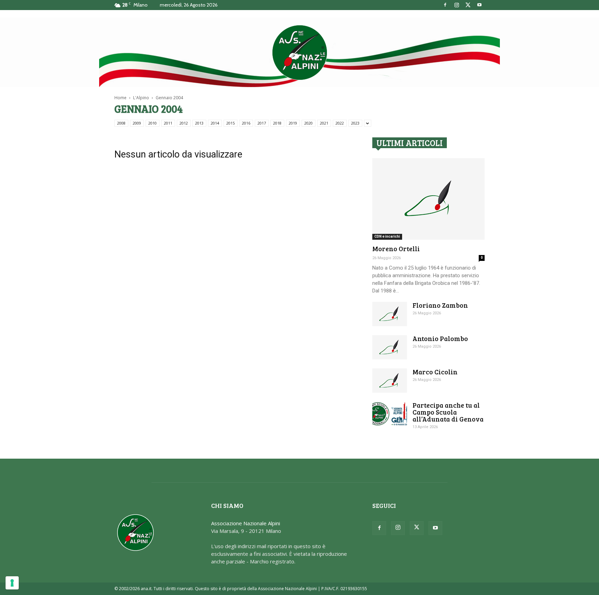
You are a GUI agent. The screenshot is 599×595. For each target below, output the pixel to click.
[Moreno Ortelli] (428, 199)
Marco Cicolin (435, 371)
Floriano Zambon (440, 305)
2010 (152, 123)
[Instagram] (456, 5)
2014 (215, 123)
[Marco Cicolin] (389, 380)
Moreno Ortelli (396, 248)
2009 (137, 123)
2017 (262, 123)
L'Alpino (141, 98)
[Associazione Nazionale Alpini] (299, 52)
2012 (184, 123)
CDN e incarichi (387, 236)
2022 (340, 123)
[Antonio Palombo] (389, 347)
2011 (168, 123)
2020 (308, 123)
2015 (230, 123)
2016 (246, 123)
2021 (324, 123)
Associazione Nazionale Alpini (245, 523)
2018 (277, 123)
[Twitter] (468, 5)
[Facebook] (445, 5)
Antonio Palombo (440, 338)
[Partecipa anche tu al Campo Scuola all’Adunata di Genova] (389, 414)
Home (120, 98)
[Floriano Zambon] (389, 314)
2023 (355, 123)
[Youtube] (479, 5)
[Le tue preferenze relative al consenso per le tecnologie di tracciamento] (12, 582)
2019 (293, 123)
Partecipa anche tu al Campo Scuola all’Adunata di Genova (448, 412)
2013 (199, 123)
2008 (121, 123)
